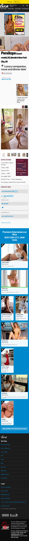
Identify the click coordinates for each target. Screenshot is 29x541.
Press (2, 459)
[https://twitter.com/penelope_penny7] (2, 207)
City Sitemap (4, 478)
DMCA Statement (5, 494)
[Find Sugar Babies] (14, 24)
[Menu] (27, 5)
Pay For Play (11, 8)
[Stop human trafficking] (14, 529)
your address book (7, 216)
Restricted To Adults (13, 515)
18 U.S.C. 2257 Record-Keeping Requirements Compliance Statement (14, 502)
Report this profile (5, 222)
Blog (2, 463)
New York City (6, 79)
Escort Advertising (5, 448)
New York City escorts (15, 428)
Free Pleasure (25, 8)
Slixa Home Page (5, 444)
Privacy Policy (4, 491)
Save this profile (7, 73)
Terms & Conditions (6, 487)
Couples (24, 174)
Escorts (11, 6)
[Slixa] (7, 436)
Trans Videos (18, 8)
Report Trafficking (5, 498)
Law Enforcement (5, 506)
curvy (18, 165)
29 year (22, 165)
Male (18, 174)
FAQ (2, 455)
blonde (23, 168)
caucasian (19, 167)
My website (5, 203)
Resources (3, 470)
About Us (3, 467)
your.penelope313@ (9, 191)
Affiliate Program (5, 474)
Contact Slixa (4, 452)
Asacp (5, 515)
